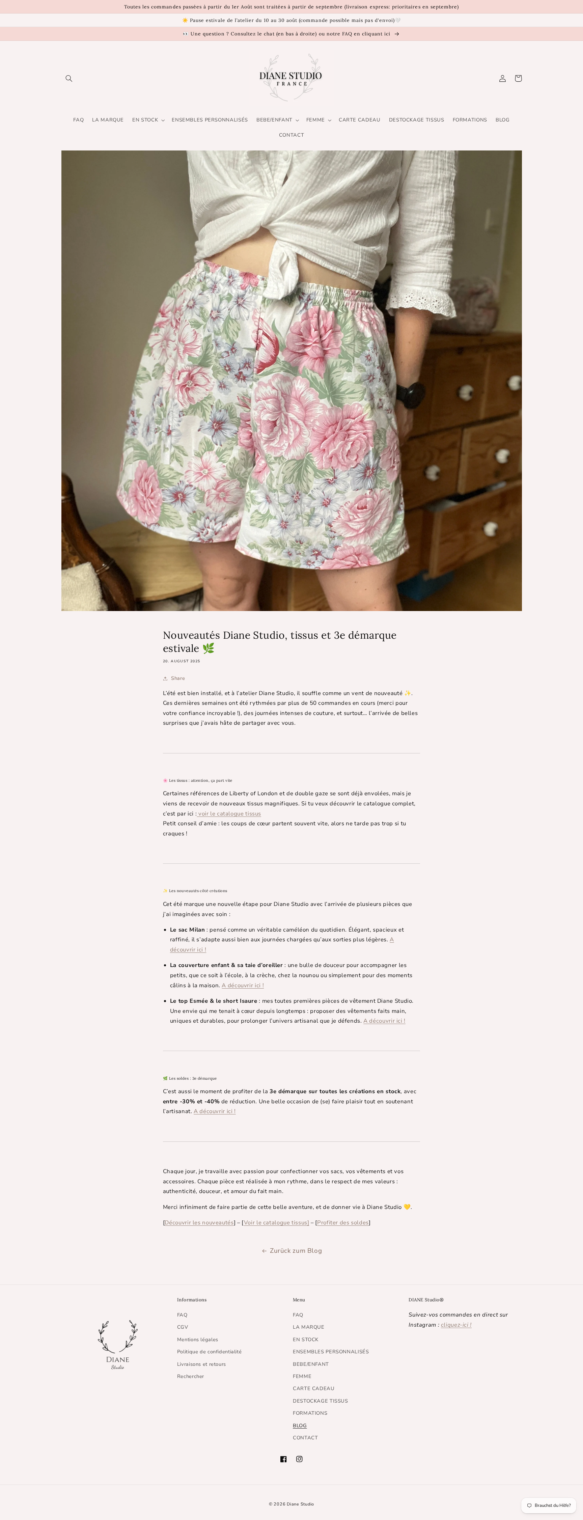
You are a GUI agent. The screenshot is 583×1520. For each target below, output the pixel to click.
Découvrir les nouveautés (199, 1222)
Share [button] (178, 678)
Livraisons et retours (201, 1364)
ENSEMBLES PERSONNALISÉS (331, 1351)
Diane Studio (300, 1504)
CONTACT (305, 1437)
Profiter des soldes (343, 1222)
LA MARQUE (309, 1327)
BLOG (300, 1425)
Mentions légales (197, 1339)
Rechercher (190, 1376)
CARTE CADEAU (314, 1388)
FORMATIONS (310, 1413)
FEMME (302, 1376)
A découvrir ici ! (243, 985)
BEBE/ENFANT (311, 1364)
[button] (69, 78)
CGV (182, 1327)
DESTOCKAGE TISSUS (320, 1401)
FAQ (182, 1314)
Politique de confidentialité (209, 1351)
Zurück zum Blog (296, 1250)
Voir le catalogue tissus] (276, 1222)
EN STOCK (305, 1339)
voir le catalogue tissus (229, 814)
